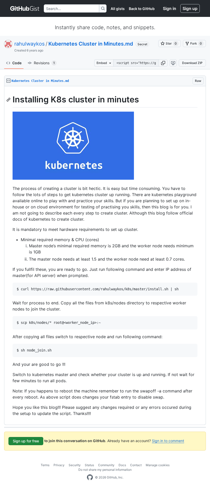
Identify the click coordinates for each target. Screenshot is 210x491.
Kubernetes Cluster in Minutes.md (90, 44)
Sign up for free (26, 441)
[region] (105, 255)
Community (106, 465)
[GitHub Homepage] (90, 477)
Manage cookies (158, 465)
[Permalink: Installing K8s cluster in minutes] (9, 99)
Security (75, 465)
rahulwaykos (29, 44)
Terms (45, 465)
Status (89, 465)
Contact (136, 465)
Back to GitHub (142, 8)
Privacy (59, 465)
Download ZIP (192, 63)
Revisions (44, 63)
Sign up (190, 8)
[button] (163, 63)
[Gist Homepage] (25, 8)
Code (17, 63)
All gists (118, 8)
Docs (122, 465)
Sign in (169, 8)
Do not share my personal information (105, 470)
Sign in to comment (168, 441)
